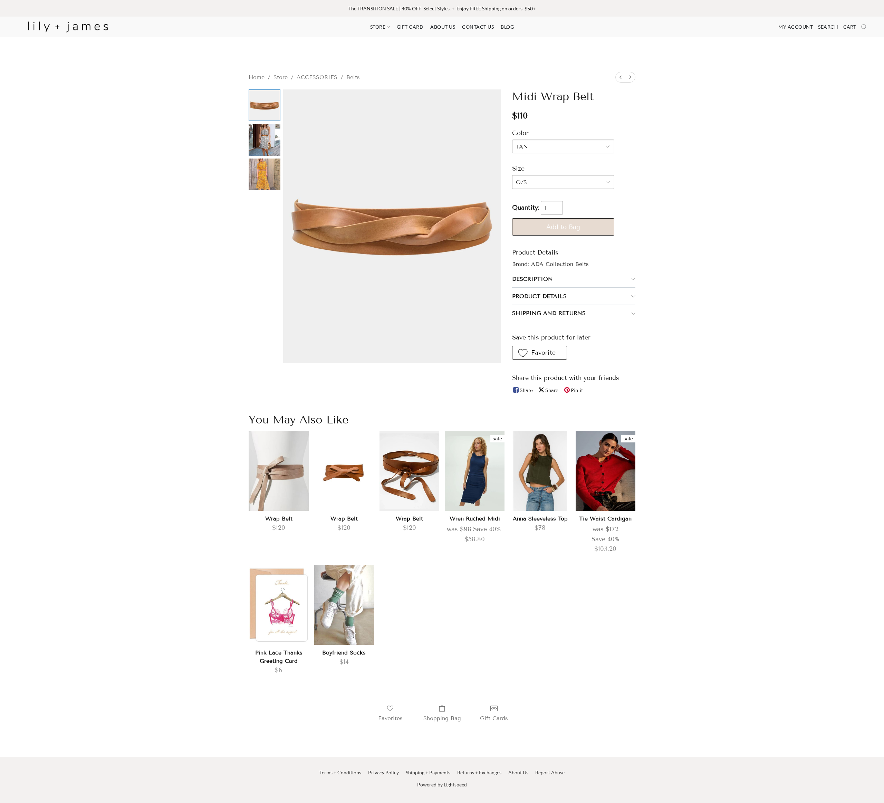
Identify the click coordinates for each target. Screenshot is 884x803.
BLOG (507, 27)
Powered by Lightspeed (442, 784)
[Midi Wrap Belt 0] (264, 105)
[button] (68, 27)
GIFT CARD (410, 27)
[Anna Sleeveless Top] (540, 471)
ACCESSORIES (317, 77)
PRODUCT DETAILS (539, 296)
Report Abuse (550, 772)
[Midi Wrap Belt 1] (264, 140)
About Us (518, 772)
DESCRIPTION (532, 279)
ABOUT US (442, 27)
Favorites (390, 718)
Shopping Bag (442, 718)
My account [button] (795, 27)
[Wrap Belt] (278, 471)
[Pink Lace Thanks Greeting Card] (278, 605)
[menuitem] (620, 77)
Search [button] (828, 27)
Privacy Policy (383, 772)
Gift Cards (494, 718)
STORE (378, 27)
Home (257, 77)
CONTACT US (478, 27)
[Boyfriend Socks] (344, 605)
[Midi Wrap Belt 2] (264, 174)
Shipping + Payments (428, 772)
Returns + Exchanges (479, 772)
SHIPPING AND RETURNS (549, 313)
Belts (353, 77)
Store (280, 77)
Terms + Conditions (340, 772)
